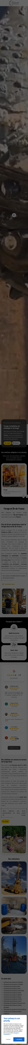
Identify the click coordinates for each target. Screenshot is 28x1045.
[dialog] (14, 1029)
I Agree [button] (19, 1039)
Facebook (6, 1034)
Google (16, 1032)
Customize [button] (8, 1039)
